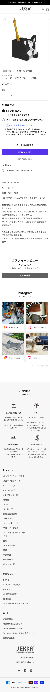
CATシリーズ (9, 490)
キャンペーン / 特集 (11, 584)
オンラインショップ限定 (14, 476)
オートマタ (8, 518)
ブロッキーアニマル (12, 528)
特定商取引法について (13, 623)
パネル (6, 504)
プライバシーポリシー (13, 628)
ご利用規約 (8, 619)
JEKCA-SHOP (20, 687)
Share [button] (8, 165)
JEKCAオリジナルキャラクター (14, 534)
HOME (4, 71)
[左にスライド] (19, 66)
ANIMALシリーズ (10, 495)
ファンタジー (9, 545)
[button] (3, 9)
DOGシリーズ (9, 485)
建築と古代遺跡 (10, 513)
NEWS (6, 580)
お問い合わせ (9, 638)
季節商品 (7, 554)
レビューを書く (25, 275)
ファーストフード (11, 523)
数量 (4, 90)
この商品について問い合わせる (19, 170)
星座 (5, 540)
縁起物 (6, 499)
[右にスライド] (31, 66)
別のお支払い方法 (25, 159)
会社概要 (7, 598)
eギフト (6, 589)
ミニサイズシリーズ (12, 481)
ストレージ (8, 509)
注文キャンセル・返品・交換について (19, 603)
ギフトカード (9, 564)
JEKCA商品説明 (10, 594)
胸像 (5, 550)
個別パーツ (8, 559)
